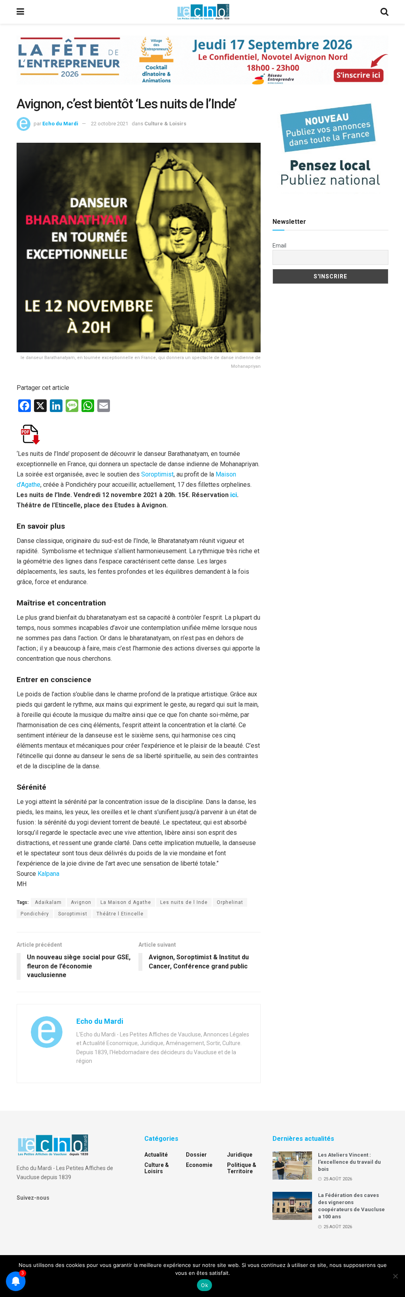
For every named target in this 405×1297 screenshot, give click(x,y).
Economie (199, 1165)
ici (233, 495)
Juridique (239, 1154)
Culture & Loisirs (165, 124)
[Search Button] (384, 12)
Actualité (156, 1154)
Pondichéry (35, 914)
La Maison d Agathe (125, 902)
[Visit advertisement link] (202, 66)
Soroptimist (157, 474)
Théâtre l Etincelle (120, 914)
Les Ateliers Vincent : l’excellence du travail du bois (349, 1162)
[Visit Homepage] (203, 12)
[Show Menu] (20, 12)
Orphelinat (230, 902)
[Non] (395, 1276)
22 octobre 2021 (109, 124)
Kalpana (48, 873)
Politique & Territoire (241, 1168)
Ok (204, 1285)
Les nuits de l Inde (184, 902)
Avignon (81, 902)
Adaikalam (48, 902)
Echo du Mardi (60, 124)
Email (279, 245)
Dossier (196, 1154)
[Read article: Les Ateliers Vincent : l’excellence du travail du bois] (292, 1165)
